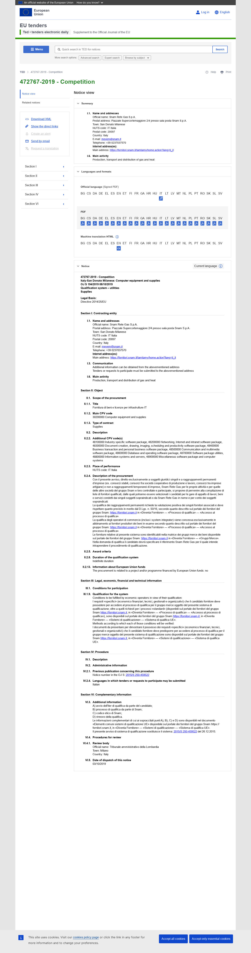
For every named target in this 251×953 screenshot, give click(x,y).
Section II (31, 175)
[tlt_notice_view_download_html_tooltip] (119, 248)
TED (22, 72)
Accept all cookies (173, 938)
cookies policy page (86, 937)
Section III (31, 185)
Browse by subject (135, 57)
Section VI (31, 203)
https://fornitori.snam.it (123, 512)
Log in (205, 12)
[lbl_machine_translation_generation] (117, 237)
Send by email (40, 141)
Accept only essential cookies (211, 938)
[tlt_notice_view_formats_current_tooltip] (221, 266)
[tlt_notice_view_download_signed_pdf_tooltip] (161, 198)
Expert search (112, 57)
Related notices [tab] (31, 102)
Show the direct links (44, 126)
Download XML (41, 119)
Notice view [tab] (28, 93)
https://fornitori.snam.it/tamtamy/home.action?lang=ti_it (142, 150)
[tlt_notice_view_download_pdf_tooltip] (83, 223)
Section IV (31, 194)
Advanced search (90, 57)
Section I (30, 166)
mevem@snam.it (111, 139)
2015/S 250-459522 (137, 674)
